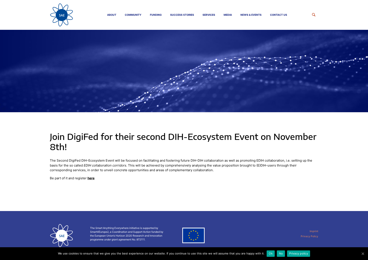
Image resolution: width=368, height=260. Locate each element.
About (111, 14)
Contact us (278, 14)
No (281, 253)
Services (209, 14)
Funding (156, 14)
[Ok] (363, 253)
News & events (251, 14)
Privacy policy (298, 253)
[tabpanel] (184, 71)
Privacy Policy (309, 236)
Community (133, 14)
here (91, 178)
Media (228, 14)
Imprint (314, 231)
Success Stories (182, 14)
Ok (271, 253)
